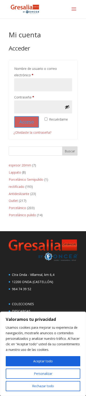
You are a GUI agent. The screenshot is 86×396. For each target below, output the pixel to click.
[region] (43, 354)
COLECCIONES (23, 304)
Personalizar (43, 373)
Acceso (26, 122)
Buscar (70, 151)
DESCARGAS (21, 311)
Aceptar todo (43, 361)
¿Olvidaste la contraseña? (32, 132)
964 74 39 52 (21, 289)
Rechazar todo (43, 386)
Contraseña (32, 97)
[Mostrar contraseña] (67, 106)
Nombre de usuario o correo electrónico (35, 71)
